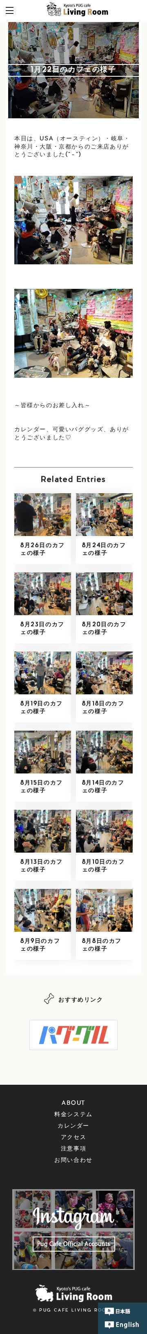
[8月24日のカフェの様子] (104, 514)
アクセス (73, 1138)
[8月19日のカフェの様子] (42, 672)
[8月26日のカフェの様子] (42, 514)
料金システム (73, 1115)
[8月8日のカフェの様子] (104, 910)
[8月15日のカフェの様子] (42, 752)
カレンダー (73, 1126)
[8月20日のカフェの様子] (104, 593)
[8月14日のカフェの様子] (104, 752)
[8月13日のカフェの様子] (42, 831)
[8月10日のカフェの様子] (104, 831)
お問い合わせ (73, 1160)
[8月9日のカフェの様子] (42, 910)
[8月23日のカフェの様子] (42, 593)
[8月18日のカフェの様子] (104, 672)
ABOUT (73, 1103)
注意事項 (73, 1149)
